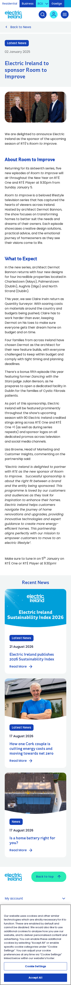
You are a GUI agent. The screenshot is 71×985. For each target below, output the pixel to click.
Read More (18, 666)
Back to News (20, 27)
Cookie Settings (35, 966)
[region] (35, 944)
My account (14, 898)
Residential (9, 4)
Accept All (35, 977)
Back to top (45, 877)
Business (28, 4)
